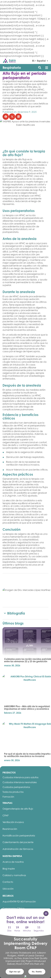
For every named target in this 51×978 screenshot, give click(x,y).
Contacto (8, 882)
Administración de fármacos (18, 849)
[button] (46, 67)
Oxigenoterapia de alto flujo (18, 808)
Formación (8, 796)
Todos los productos (13, 792)
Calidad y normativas (14, 875)
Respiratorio (12, 68)
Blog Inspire (9, 868)
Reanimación (10, 829)
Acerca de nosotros (13, 861)
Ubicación (8, 888)
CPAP (5, 815)
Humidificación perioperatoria (19, 835)
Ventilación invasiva (13, 822)
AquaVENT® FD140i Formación (19, 901)
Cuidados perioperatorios (16, 787)
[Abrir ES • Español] (47, 60)
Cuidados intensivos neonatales (20, 782)
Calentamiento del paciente (18, 842)
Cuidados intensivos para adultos (20, 777)
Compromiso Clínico (13, 908)
